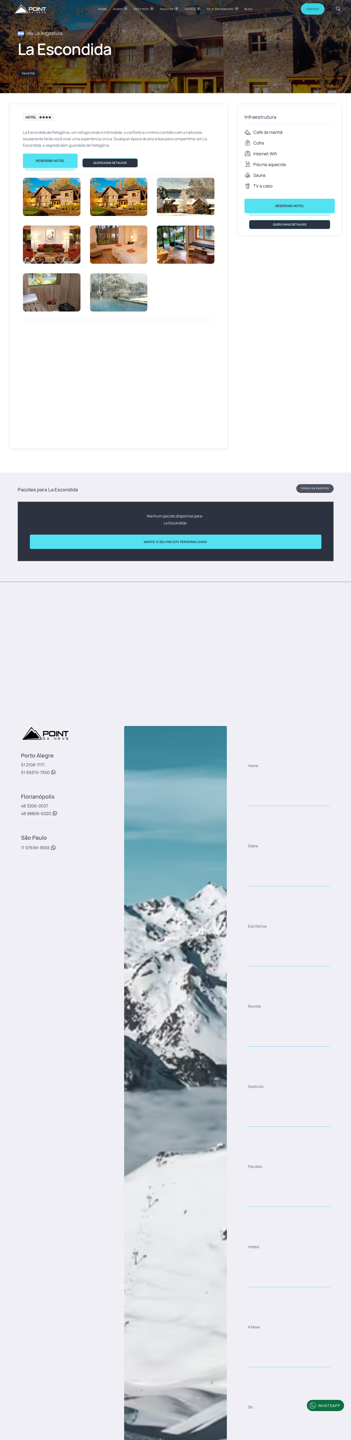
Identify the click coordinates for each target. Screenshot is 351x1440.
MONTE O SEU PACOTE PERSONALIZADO (175, 542)
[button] (120, 9)
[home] (30, 9)
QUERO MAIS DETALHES (110, 163)
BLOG (248, 9)
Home (102, 9)
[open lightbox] (51, 197)
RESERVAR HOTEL (50, 160)
